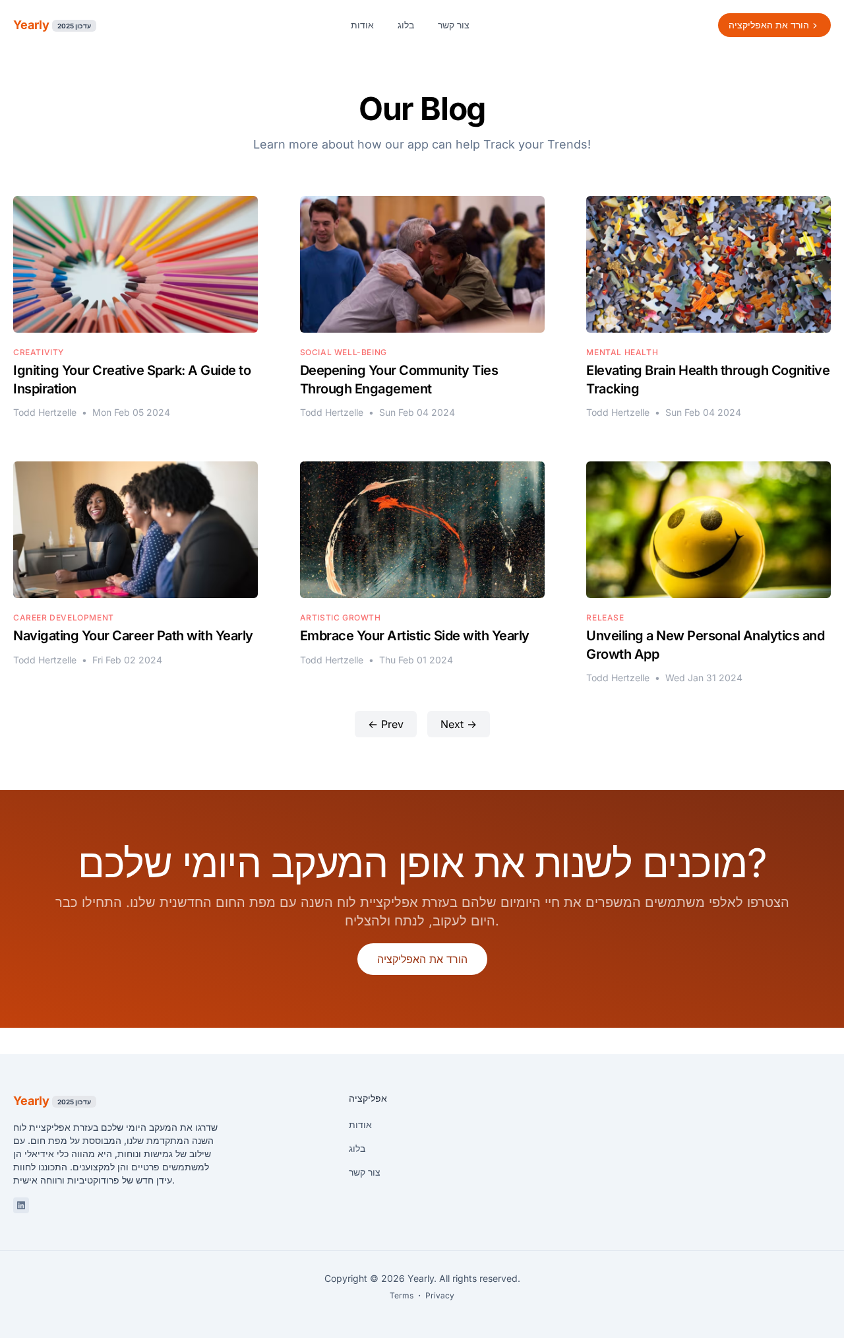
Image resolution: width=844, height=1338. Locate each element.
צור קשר (453, 24)
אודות (362, 24)
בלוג (406, 24)
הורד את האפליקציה (422, 959)
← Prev (386, 724)
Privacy (439, 1295)
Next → (458, 724)
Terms (401, 1295)
